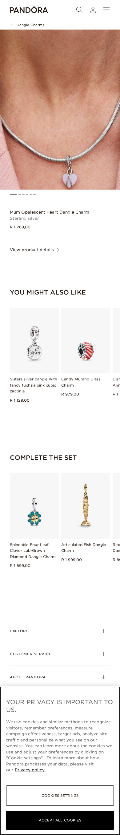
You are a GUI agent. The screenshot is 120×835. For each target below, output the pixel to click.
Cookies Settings (60, 795)
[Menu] (106, 10)
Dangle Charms (30, 25)
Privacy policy (30, 770)
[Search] (79, 10)
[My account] (93, 10)
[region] (60, 760)
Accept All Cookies (60, 820)
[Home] (29, 10)
